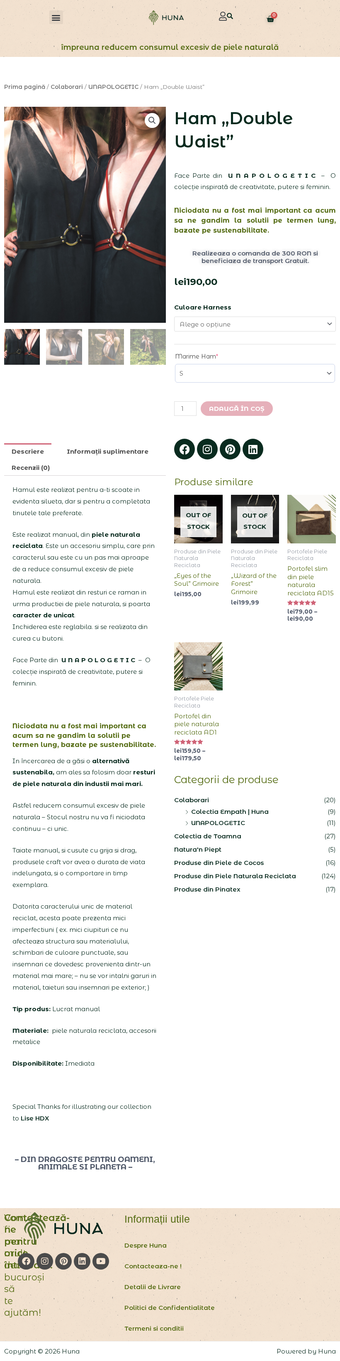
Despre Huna (145, 1245)
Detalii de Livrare (152, 1287)
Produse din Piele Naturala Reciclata (235, 876)
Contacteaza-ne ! (153, 1266)
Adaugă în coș (237, 409)
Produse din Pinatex (207, 889)
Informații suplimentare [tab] (107, 451)
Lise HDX (35, 1118)
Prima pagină (24, 87)
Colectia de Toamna (207, 836)
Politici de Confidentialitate (169, 1308)
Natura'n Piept (197, 849)
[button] (56, 17)
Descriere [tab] (28, 451)
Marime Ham (210, 356)
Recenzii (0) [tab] (31, 468)
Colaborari (67, 87)
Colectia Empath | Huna (230, 812)
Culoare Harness (202, 307)
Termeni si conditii (154, 1328)
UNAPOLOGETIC (113, 87)
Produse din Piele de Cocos (219, 863)
